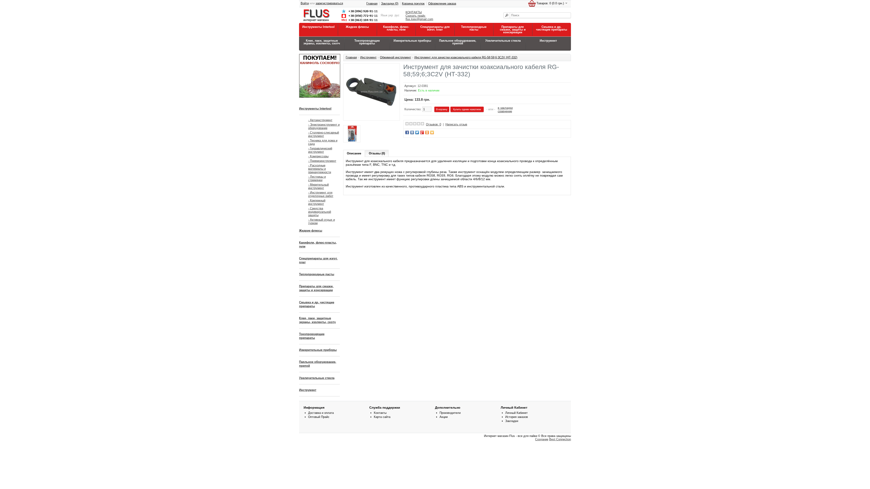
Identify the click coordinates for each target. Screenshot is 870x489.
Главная (371, 3)
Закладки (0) (389, 3)
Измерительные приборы (412, 40)
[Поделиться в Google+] (422, 132)
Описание (354, 153)
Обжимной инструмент (395, 57)
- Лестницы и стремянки (317, 178)
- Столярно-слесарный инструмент (323, 134)
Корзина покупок (413, 3)
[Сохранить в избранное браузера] (432, 132)
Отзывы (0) (377, 153)
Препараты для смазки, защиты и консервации (513, 29)
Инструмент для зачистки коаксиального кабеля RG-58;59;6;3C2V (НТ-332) (465, 57)
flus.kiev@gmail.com (419, 19)
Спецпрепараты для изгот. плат (435, 28)
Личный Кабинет (516, 413)
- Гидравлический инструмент (320, 150)
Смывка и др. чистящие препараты (551, 28)
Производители (450, 413)
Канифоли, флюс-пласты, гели (396, 28)
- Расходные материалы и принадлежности (319, 169)
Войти (305, 3)
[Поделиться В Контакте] (412, 132)
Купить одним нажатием (467, 109)
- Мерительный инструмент (318, 186)
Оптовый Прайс (318, 417)
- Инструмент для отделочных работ (320, 194)
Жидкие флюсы (357, 27)
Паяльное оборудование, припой (457, 42)
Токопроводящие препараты (367, 42)
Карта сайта (382, 417)
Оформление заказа (442, 3)
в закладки (505, 108)
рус (397, 15)
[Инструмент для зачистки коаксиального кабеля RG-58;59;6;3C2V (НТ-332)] (371, 116)
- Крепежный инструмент (316, 202)
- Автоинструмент (320, 120)
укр (390, 15)
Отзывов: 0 (433, 124)
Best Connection (560, 439)
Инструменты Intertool (318, 27)
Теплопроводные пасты (473, 28)
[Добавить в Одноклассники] (427, 132)
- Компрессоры (318, 156)
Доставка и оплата (321, 413)
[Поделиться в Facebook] (407, 132)
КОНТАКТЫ (414, 12)
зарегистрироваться (329, 3)
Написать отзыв (456, 124)
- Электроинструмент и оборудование (324, 126)
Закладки (511, 421)
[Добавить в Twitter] (417, 132)
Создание (541, 439)
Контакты (380, 413)
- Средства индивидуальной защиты (319, 212)
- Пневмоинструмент (322, 161)
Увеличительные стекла (503, 40)
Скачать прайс (415, 15)
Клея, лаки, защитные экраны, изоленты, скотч (321, 42)
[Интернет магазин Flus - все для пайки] (341, 22)
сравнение (505, 111)
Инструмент (548, 40)
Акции (444, 417)
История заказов (516, 417)
